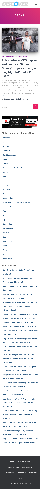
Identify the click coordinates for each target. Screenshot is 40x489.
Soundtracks (7, 241)
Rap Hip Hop (7, 224)
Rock (4, 237)
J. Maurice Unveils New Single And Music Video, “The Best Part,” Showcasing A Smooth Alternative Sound (20, 306)
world (5, 254)
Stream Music (27, 467)
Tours (5, 250)
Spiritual (6, 246)
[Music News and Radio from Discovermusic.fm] (16, 4)
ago (25, 99)
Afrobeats (6, 138)
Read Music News (24, 462)
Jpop (5, 194)
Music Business (8, 198)
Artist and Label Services (27, 473)
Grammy (6, 185)
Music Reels (7, 207)
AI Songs (6, 142)
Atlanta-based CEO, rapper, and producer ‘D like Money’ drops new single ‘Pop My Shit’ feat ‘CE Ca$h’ (20, 68)
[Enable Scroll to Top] (35, 484)
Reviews (6, 233)
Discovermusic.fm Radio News (14, 168)
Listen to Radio (13, 467)
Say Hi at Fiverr (8, 473)
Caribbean (6, 151)
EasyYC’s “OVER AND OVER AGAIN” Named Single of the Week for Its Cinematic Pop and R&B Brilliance (20, 414)
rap (4, 220)
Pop (4, 211)
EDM (4, 176)
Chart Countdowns (9, 155)
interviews (6, 189)
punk (4, 215)
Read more (6, 95)
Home (12, 462)
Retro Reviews (8, 228)
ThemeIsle (27, 484)
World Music (7, 259)
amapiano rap (8, 146)
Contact (20, 478)
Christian (6, 159)
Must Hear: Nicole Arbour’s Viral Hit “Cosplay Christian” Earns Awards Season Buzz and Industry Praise (19, 402)
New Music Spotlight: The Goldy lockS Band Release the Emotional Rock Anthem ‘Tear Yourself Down (18, 358)
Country (5, 164)
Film (4, 181)
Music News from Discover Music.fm (14, 56)
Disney (5, 172)
